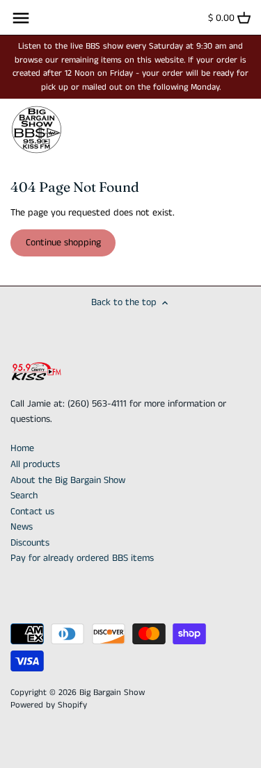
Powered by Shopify (48, 705)
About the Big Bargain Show (67, 480)
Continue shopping (63, 243)
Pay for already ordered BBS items (82, 558)
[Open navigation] (20, 18)
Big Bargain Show (112, 692)
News (21, 527)
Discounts (29, 543)
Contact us (32, 511)
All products (35, 464)
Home (22, 448)
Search (24, 496)
